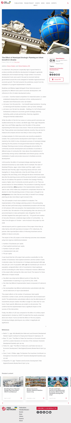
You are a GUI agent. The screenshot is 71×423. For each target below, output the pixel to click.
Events (37, 3)
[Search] (67, 3)
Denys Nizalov (11, 66)
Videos (48, 3)
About (35, 5)
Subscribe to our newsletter (47, 408)
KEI (29, 66)
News (43, 3)
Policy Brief (16, 62)
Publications (18, 3)
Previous (2, 403)
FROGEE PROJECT (29, 3)
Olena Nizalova (22, 66)
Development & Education (56, 68)
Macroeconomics (54, 69)
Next (68, 403)
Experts (53, 3)
